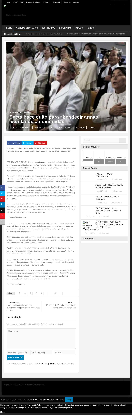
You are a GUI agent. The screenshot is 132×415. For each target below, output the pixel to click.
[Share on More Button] (2, 222)
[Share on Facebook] (2, 188)
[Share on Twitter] (2, 193)
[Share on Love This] (2, 216)
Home (8, 2)
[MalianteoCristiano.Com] (15, 15)
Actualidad (56, 2)
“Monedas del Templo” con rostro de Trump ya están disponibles (61, 305)
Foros (90, 28)
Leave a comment (79, 127)
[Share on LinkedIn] (2, 205)
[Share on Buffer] (2, 210)
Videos (46, 2)
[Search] (122, 140)
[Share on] (2, 227)
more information (58, 399)
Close (2, 412)
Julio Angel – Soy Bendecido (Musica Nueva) (109, 186)
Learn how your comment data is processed (57, 363)
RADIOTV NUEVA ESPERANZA (104, 175)
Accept (69, 399)
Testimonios (48, 28)
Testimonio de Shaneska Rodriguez (107, 197)
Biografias (65, 28)
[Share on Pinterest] (2, 199)
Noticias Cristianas (33, 2)
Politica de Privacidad (71, 2)
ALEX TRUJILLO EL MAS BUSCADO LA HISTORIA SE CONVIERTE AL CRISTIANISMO (83, 34)
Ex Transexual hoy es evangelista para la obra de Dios (31, 34)
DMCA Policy (18, 2)
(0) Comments (117, 179)
